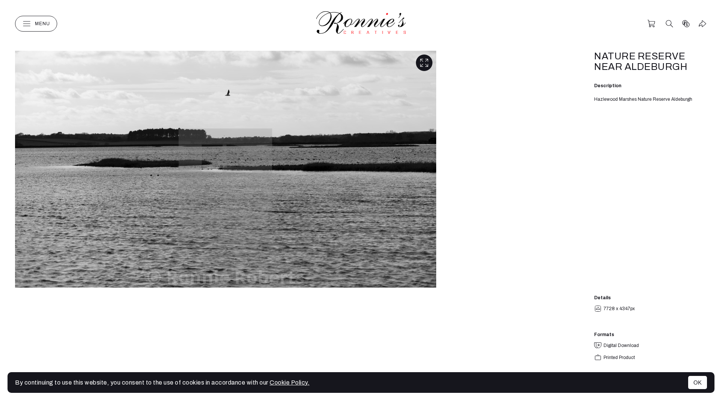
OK (697, 382)
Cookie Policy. (289, 382)
